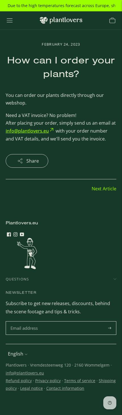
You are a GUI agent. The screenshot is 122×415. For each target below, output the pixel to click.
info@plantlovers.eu (25, 373)
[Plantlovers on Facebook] (9, 235)
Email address (24, 321)
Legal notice (31, 388)
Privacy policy (48, 380)
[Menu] (10, 20)
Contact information (65, 388)
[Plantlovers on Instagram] (15, 235)
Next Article (104, 189)
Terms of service (79, 380)
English (15, 354)
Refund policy (19, 380)
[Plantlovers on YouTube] (22, 235)
